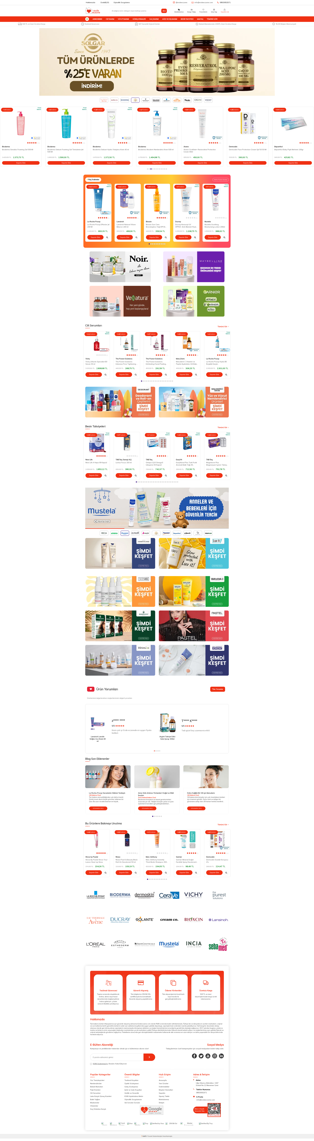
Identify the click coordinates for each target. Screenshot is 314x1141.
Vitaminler (94, 1107)
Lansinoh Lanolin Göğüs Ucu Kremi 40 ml (98, 738)
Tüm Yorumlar (217, 689)
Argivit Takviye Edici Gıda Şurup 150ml (167, 737)
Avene (140, 146)
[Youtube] (207, 1057)
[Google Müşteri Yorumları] (151, 1115)
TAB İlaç (149, 459)
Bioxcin (149, 221)
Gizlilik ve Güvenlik (131, 1094)
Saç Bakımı (154, 19)
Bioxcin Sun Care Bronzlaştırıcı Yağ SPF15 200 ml (155, 225)
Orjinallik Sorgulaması (133, 1100)
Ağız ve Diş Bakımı (169, 19)
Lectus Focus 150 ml (124, 462)
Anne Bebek (97, 19)
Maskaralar (94, 1104)
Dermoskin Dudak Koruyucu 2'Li (217, 862)
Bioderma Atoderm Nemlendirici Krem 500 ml (110, 149)
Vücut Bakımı (123, 19)
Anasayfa (163, 1081)
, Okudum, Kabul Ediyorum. (110, 1065)
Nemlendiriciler (96, 1084)
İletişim (161, 1104)
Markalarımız (164, 1100)
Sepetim (162, 1094)
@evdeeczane (181, 2)
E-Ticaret (149, 1137)
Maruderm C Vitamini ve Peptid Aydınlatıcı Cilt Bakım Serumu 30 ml (187, 363)
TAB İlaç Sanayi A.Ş (123, 459)
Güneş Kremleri (139, 19)
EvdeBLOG (105, 2)
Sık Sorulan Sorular (132, 1104)
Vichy (87, 359)
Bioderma (6, 146)
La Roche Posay (280, 146)
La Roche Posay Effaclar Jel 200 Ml (98, 225)
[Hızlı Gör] (107, 237)
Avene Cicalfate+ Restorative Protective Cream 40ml (154, 150)
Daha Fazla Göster (220, 180)
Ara (164, 11)
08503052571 (225, 2)
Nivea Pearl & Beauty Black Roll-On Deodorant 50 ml (126, 862)
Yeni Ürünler (163, 1084)
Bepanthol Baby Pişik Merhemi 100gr (243, 149)
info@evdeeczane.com (204, 2)
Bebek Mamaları (96, 1088)
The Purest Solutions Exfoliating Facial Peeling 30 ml (156, 363)
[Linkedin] (221, 1057)
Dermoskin (188, 146)
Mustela (208, 221)
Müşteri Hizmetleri (166, 1091)
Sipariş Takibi (164, 1097)
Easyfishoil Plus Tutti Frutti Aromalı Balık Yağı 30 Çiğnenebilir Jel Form (186, 463)
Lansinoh (120, 221)
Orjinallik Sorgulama (122, 2)
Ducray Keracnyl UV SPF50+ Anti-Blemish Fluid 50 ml (185, 225)
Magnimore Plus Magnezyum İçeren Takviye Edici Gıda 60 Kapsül (217, 463)
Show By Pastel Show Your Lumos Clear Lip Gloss (96, 862)
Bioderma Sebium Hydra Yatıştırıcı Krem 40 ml (65, 149)
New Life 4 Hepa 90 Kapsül (96, 462)
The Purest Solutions (124, 359)
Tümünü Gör (212, 19)
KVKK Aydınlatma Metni (133, 1097)
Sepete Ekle (21, 163)
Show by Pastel (91, 858)
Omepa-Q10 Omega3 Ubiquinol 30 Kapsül (154, 463)
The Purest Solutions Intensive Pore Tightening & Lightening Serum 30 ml (127, 363)
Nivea (118, 858)
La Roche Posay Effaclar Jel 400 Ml (288, 149)
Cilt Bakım (110, 19)
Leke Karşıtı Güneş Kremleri (100, 1097)
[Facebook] (194, 1057)
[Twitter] (201, 1057)
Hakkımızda (90, 2)
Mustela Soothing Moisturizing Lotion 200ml (215, 225)
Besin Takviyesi (187, 19)
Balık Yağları (95, 1100)
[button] (147, 169)
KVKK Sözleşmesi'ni (100, 1065)
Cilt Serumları (95, 1094)
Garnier (179, 858)
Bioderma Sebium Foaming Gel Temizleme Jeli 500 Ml (20, 150)
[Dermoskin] (157, 62)
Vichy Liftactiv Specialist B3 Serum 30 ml (96, 363)
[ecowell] (157, 508)
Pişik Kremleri (95, 1091)
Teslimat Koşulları (131, 1081)
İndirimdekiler (164, 1088)
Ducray (178, 221)
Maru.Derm (180, 359)
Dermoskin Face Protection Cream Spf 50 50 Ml (202, 149)
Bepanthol (233, 146)
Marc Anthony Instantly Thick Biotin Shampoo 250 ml (156, 862)
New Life (88, 459)
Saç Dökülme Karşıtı (98, 1110)
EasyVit (179, 459)
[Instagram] (214, 1057)
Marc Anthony (151, 858)
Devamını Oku (98, 809)
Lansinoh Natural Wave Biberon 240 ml (126, 225)
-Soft (143, 1137)
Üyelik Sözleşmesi (131, 1084)
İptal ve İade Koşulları (133, 1091)
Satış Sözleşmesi (131, 1088)
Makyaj (200, 19)
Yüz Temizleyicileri (97, 1081)
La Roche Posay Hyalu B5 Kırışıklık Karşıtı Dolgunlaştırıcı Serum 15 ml (217, 363)
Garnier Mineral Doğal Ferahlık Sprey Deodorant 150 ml (186, 862)
